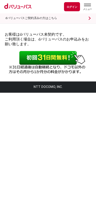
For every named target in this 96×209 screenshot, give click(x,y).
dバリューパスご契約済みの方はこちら (31, 18)
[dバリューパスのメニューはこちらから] (87, 7)
